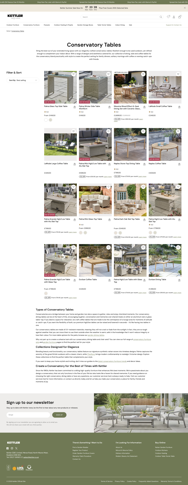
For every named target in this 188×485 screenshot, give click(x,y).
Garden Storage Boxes (85, 25)
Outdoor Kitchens (161, 450)
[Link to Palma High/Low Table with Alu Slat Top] (165, 200)
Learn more (108, 177)
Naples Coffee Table (157, 163)
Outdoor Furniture (13, 25)
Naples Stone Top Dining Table (127, 163)
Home (8, 31)
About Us (119, 447)
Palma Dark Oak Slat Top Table (127, 219)
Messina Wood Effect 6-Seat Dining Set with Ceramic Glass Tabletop (127, 107)
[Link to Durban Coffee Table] (95, 260)
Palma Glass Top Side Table (55, 106)
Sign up (59, 415)
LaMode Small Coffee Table (160, 106)
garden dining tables (96, 335)
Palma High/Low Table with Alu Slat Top (162, 220)
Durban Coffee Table (88, 279)
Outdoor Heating (161, 453)
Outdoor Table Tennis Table (165, 456)
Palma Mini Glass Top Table (90, 219)
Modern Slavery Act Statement (126, 456)
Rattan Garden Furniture (163, 447)
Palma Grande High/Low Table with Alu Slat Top (57, 220)
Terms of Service (106, 481)
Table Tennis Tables (104, 25)
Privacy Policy (120, 481)
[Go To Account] (174, 17)
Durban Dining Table (157, 279)
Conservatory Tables (17, 31)
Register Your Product (80, 450)
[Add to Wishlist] (73, 74)
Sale (130, 25)
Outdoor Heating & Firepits (63, 25)
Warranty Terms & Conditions (171, 481)
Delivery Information (123, 453)
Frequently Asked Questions (148, 481)
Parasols (47, 25)
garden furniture (49, 342)
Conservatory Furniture (31, 25)
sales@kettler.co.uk (31, 457)
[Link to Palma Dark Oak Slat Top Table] (130, 200)
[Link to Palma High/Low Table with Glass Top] (130, 260)
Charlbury (91, 354)
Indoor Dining (120, 25)
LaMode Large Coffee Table (56, 163)
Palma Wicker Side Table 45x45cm (89, 107)
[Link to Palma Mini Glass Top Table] (95, 200)
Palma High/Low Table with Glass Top (128, 280)
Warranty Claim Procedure (82, 456)
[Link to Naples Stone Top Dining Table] (130, 144)
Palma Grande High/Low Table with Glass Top (57, 280)
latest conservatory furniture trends (112, 361)
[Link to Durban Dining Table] (165, 260)
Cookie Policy (131, 481)
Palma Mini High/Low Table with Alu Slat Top (92, 164)
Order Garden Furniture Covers (83, 453)
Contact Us (76, 459)
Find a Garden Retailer (80, 447)
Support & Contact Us (173, 25)
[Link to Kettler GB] (15, 17)
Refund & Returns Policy (124, 450)
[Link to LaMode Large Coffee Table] (60, 144)
